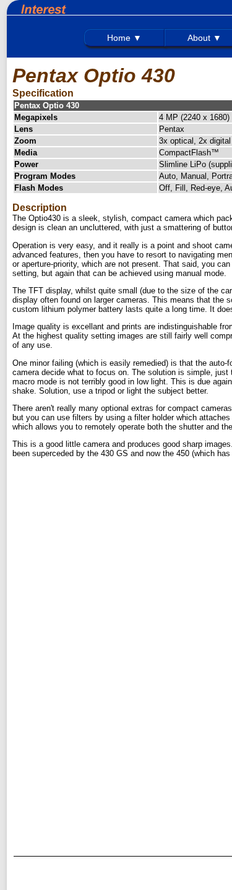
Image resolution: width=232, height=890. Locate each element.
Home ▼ (124, 38)
